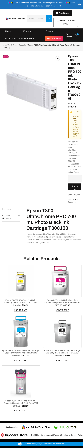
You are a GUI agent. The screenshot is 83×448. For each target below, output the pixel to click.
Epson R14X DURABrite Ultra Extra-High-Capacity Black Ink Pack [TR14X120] (62, 351)
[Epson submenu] (52, 31)
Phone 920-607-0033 (67, 22)
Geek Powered (60, 444)
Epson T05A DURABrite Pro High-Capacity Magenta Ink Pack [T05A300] (21, 402)
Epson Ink (23, 45)
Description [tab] (6, 209)
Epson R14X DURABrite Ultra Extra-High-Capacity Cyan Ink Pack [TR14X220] (21, 351)
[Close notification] (79, 4)
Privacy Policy (77, 435)
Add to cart (75, 187)
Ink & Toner (12, 45)
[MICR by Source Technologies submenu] (33, 38)
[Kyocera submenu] (32, 31)
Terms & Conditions (62, 435)
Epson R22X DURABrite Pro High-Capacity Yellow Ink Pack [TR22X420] (21, 301)
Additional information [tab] (6, 216)
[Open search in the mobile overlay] (39, 18)
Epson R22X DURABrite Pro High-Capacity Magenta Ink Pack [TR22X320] (62, 301)
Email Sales (63, 13)
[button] (57, 58)
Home (4, 45)
